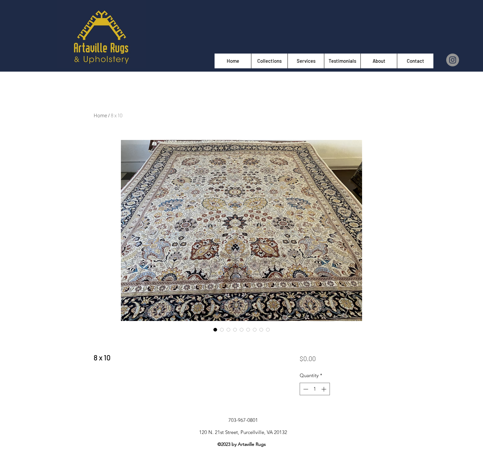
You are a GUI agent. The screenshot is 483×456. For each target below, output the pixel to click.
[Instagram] (452, 60)
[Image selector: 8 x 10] (215, 329)
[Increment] (324, 389)
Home (100, 115)
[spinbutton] (314, 389)
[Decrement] (305, 389)
